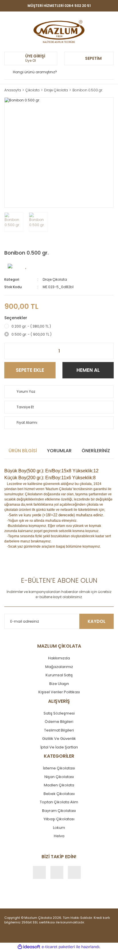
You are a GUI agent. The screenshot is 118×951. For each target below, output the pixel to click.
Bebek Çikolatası (59, 793)
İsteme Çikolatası (59, 768)
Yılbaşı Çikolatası (59, 819)
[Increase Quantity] (109, 351)
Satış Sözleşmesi (59, 713)
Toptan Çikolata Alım (59, 802)
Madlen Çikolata (59, 785)
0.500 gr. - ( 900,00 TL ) (31, 334)
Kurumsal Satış (59, 675)
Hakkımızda (59, 658)
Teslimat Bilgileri (59, 730)
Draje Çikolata (55, 279)
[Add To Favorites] (26, 266)
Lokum (59, 827)
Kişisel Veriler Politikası (59, 692)
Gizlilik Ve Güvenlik (59, 738)
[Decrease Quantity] (9, 351)
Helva (59, 836)
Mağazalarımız (59, 666)
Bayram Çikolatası (59, 810)
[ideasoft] (28, 947)
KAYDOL (96, 621)
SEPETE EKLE (30, 370)
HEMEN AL (88, 370)
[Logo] (59, 31)
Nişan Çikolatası (59, 776)
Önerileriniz (96, 450)
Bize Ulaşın (59, 683)
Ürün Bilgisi (23, 450)
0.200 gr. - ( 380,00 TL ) (31, 326)
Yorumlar (59, 450)
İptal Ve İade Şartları (59, 747)
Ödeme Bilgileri (59, 721)
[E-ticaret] (58, 947)
